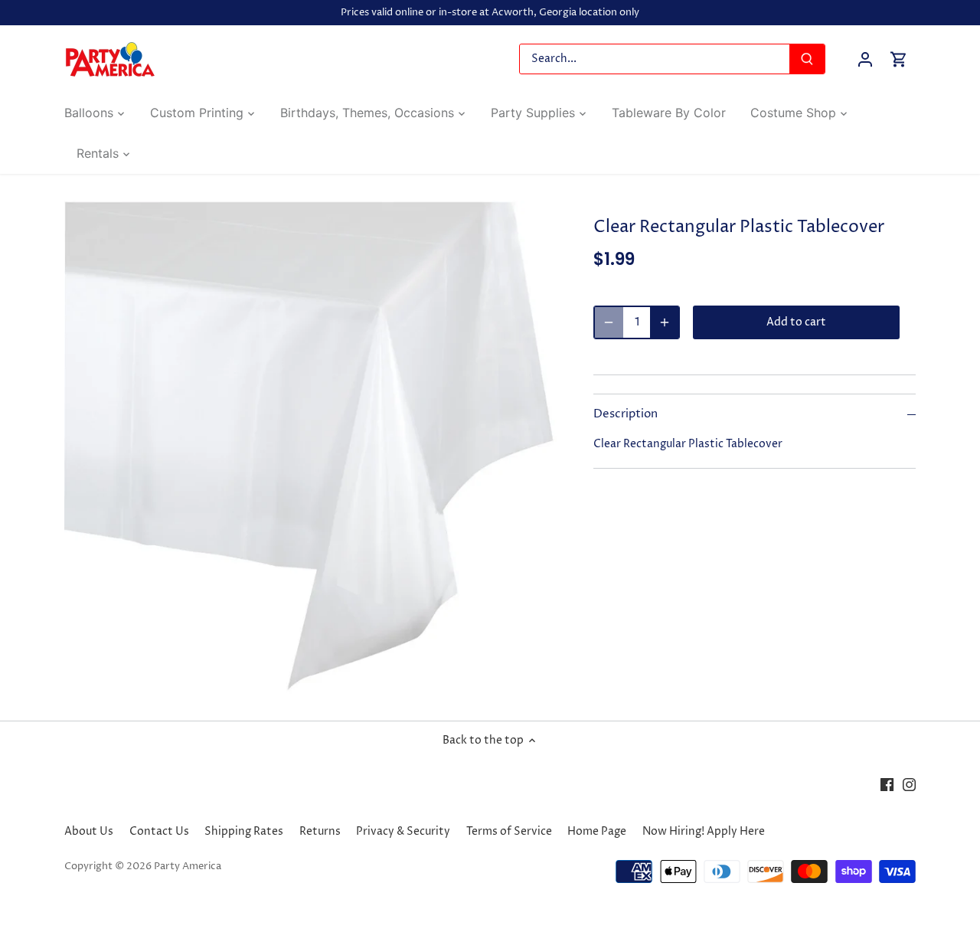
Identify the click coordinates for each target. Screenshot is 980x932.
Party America (187, 866)
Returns (320, 831)
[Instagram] (909, 784)
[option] (310, 447)
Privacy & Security (403, 831)
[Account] (865, 59)
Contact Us (159, 831)
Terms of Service (509, 831)
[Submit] (807, 59)
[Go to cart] (899, 59)
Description (625, 414)
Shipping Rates (243, 831)
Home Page (596, 831)
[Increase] (664, 322)
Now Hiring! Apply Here (703, 831)
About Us (88, 831)
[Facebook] (886, 784)
